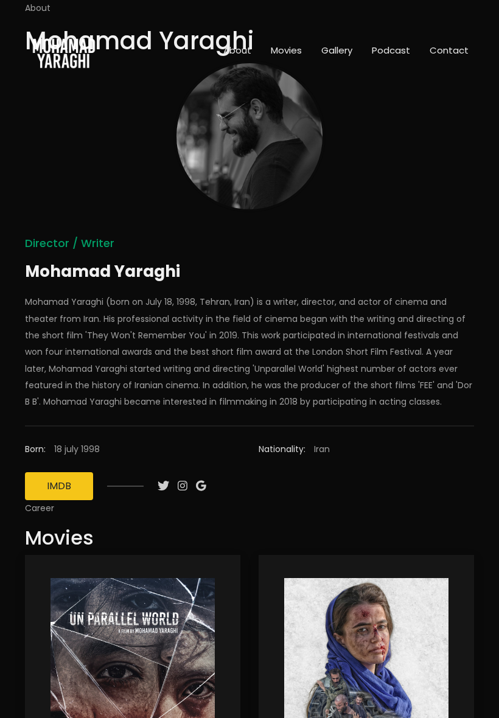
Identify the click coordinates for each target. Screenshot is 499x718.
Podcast (391, 50)
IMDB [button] (59, 486)
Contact (449, 50)
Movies (286, 50)
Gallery (336, 50)
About (237, 50)
